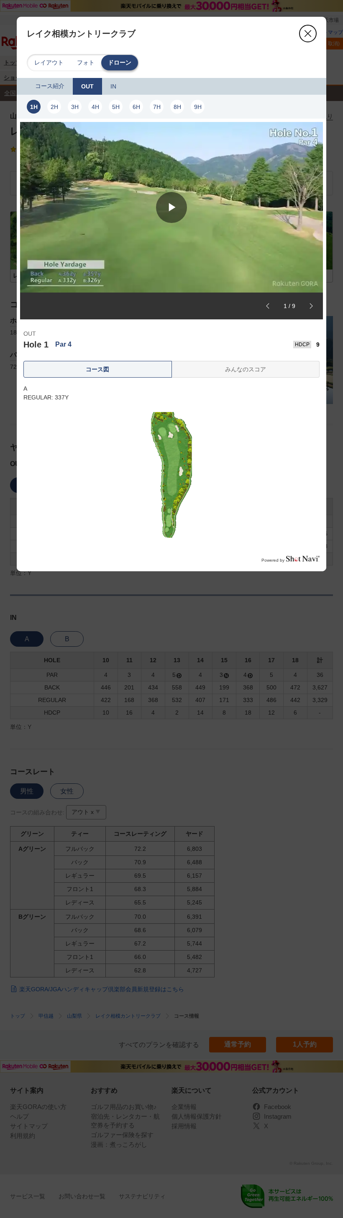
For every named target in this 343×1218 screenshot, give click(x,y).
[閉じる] (307, 33)
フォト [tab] (86, 62)
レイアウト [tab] (49, 62)
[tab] (50, 86)
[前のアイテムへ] (268, 306)
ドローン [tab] (119, 62)
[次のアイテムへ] (311, 306)
